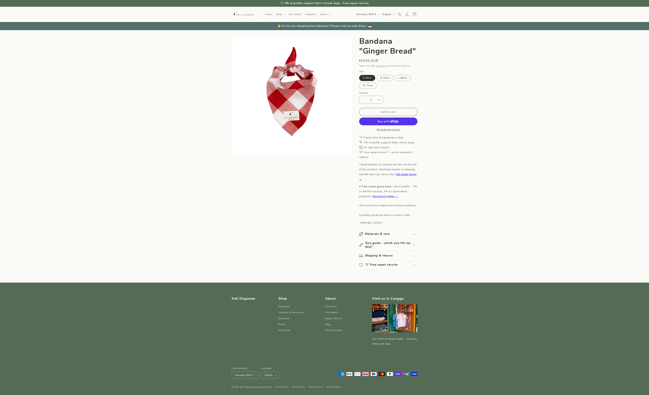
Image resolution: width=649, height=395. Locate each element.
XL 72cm (368, 85)
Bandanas (284, 318)
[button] (280, 14)
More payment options (388, 129)
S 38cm (367, 77)
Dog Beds (284, 306)
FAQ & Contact (334, 330)
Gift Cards (284, 330)
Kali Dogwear (246, 387)
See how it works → (385, 196)
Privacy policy (298, 387)
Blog (327, 324)
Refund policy (282, 387)
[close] (645, 26)
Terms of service (315, 387)
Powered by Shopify (263, 387)
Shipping (381, 65)
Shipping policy (334, 387)
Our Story (330, 306)
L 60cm (402, 77)
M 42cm (385, 77)
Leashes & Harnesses (291, 312)
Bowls (282, 324)
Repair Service (333, 318)
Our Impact (331, 312)
